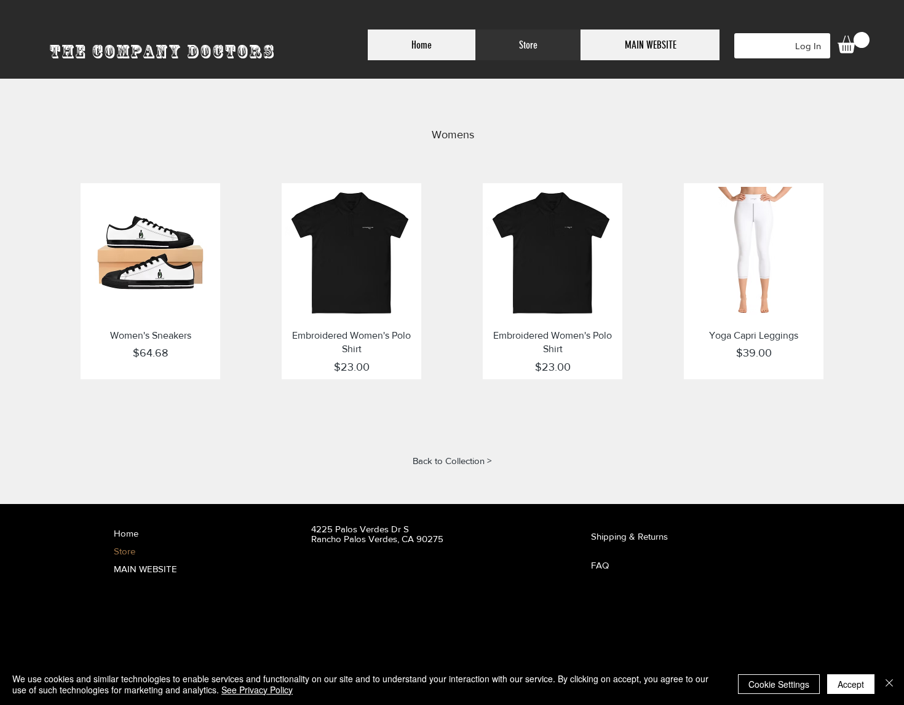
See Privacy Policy (257, 689)
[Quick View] (150, 253)
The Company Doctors (162, 51)
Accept (851, 684)
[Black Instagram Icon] (518, 609)
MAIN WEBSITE (145, 569)
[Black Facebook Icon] (480, 609)
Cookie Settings (778, 684)
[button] (854, 42)
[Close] (889, 684)
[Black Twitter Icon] (499, 609)
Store (124, 551)
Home (126, 533)
